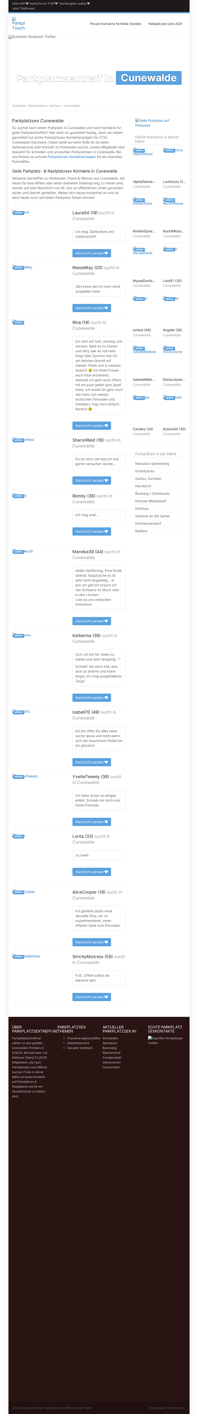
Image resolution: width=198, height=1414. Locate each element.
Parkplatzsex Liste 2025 (165, 24)
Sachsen (55, 106)
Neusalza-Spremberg (152, 463)
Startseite (18, 106)
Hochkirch (143, 486)
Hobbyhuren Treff (41, 3)
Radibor (141, 531)
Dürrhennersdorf (148, 523)
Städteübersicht (78, 1043)
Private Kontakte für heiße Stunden (115, 24)
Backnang (109, 1048)
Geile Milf (18, 3)
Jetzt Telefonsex (23, 8)
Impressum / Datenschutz (167, 1408)
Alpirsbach (110, 1043)
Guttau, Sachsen (148, 478)
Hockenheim (111, 1067)
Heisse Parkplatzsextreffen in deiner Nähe (63, 1408)
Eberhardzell (111, 1053)
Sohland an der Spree (152, 516)
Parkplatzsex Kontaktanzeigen (72, 157)
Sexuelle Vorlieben (80, 1048)
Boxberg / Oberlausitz (152, 493)
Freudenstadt (112, 1057)
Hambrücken (112, 1062)
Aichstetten (110, 1038)
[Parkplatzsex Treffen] (18, 24)
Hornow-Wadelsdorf (150, 501)
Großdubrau (144, 471)
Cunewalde (83, 218)
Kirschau (142, 508)
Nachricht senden (90, 253)
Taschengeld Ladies (72, 3)
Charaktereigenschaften (83, 1038)
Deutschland (37, 106)
